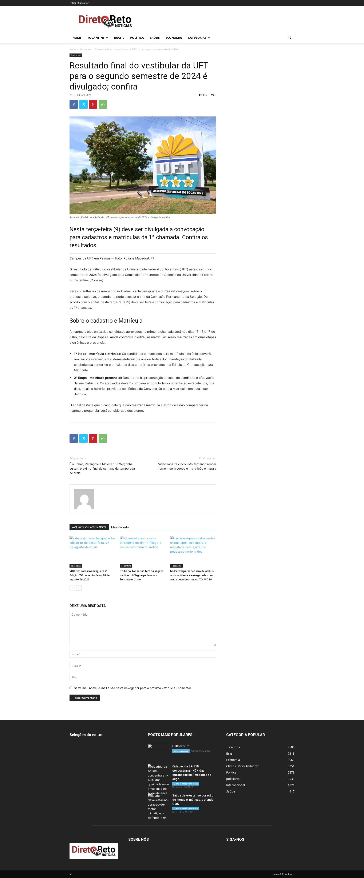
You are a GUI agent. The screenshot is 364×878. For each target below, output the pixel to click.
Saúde (155, 38)
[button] (289, 38)
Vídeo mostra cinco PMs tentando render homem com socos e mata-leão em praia (187, 466)
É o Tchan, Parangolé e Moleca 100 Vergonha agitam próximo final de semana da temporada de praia (102, 468)
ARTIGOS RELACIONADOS (89, 527)
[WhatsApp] (103, 104)
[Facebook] (74, 104)
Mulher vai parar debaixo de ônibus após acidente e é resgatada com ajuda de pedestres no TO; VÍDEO (192, 575)
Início (73, 49)
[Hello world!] (158, 751)
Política (137, 38)
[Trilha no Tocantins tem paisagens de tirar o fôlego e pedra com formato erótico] (143, 552)
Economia (174, 38)
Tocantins (95, 38)
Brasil (119, 38)
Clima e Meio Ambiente (186, 783)
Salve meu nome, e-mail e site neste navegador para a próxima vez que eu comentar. (133, 688)
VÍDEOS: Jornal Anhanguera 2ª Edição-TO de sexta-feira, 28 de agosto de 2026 (90, 575)
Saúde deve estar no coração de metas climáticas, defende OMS (192, 800)
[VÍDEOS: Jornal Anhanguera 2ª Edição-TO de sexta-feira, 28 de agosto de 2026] (92, 552)
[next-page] (79, 588)
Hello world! (180, 746)
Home (77, 38)
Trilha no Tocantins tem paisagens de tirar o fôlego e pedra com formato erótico (141, 575)
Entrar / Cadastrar (79, 2)
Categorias (197, 38)
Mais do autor (120, 527)
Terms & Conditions (282, 874)
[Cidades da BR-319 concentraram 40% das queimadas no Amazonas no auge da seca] (158, 779)
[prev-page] (72, 588)
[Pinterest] (93, 104)
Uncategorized (181, 750)
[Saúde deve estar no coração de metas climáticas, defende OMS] (158, 806)
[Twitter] (83, 104)
